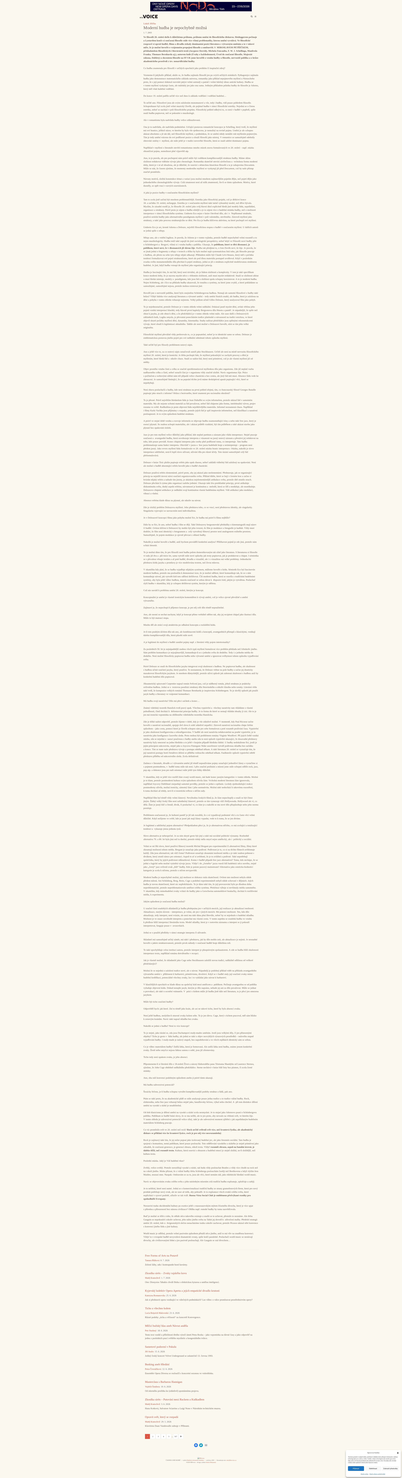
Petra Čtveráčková (153, 1369)
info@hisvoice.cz (231, 1460)
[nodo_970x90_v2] (201, 6)
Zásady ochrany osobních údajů (377, 1474)
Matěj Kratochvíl (152, 1278)
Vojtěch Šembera (152, 1387)
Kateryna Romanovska (155, 1295)
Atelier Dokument (211, 1462)
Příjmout (356, 1469)
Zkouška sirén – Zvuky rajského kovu (166, 1273)
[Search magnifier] (251, 16)
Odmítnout (373, 1469)
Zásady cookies (364, 1474)
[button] (398, 1453)
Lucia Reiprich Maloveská (156, 1313)
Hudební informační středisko (195, 1460)
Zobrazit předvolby (390, 1469)
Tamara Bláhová (152, 1260)
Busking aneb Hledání (157, 1364)
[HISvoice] (153, 16)
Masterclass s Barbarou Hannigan (163, 1381)
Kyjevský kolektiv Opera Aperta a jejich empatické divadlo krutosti (182, 1290)
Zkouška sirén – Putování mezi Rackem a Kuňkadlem (174, 1399)
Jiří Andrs (149, 1351)
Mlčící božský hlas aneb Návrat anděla (166, 1325)
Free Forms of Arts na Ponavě (161, 1255)
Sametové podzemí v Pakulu (160, 1346)
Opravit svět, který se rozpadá (161, 1416)
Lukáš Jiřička (149, 23)
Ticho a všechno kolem (158, 1308)
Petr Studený (151, 1331)
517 (176, 1436)
